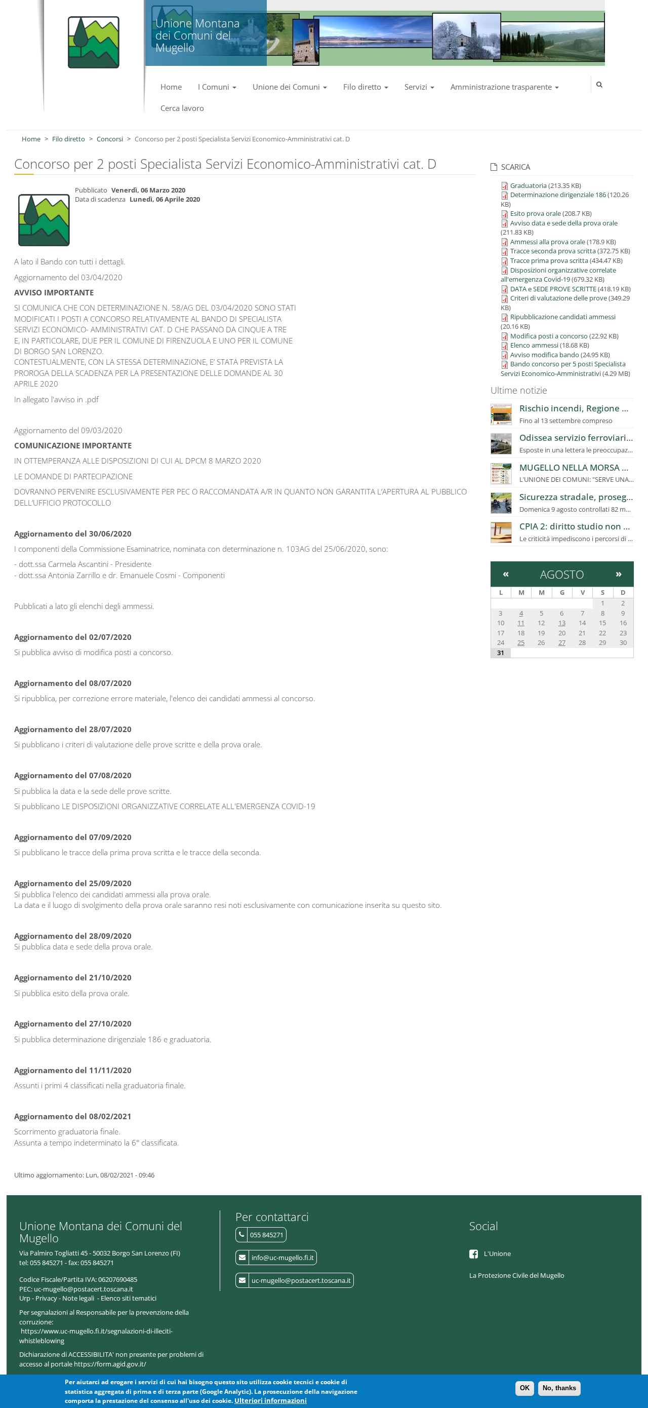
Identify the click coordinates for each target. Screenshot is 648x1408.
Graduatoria (528, 185)
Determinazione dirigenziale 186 (558, 194)
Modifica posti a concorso (549, 335)
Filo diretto (363, 87)
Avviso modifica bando (544, 354)
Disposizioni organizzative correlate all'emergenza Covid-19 (558, 274)
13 (561, 622)
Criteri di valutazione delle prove (558, 297)
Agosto (562, 574)
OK (525, 1388)
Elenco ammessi (534, 345)
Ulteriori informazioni (270, 1400)
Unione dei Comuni (287, 87)
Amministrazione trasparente (502, 87)
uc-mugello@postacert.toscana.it (301, 1280)
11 (520, 622)
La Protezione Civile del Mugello (516, 1275)
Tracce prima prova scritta (549, 260)
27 (561, 642)
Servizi (416, 87)
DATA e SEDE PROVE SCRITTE (553, 288)
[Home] (91, 38)
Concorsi (110, 138)
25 (520, 642)
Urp (24, 1298)
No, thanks (559, 1388)
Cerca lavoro (182, 108)
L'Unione (497, 1253)
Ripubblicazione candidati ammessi (563, 316)
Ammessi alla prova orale (547, 241)
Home (171, 87)
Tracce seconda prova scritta (553, 250)
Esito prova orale (535, 213)
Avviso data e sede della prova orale (564, 222)
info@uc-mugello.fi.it (283, 1257)
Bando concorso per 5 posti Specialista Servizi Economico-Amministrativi (563, 368)
